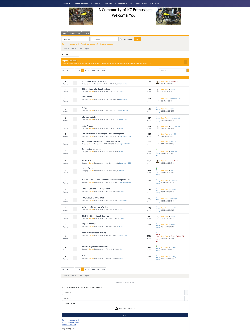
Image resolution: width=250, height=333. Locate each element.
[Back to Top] (247, 330)
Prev (68, 70)
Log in (138, 39)
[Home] (69, 3)
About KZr (107, 4)
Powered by (120, 282)
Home (65, 4)
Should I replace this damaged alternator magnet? (103, 134)
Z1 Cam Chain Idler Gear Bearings (96, 89)
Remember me (127, 39)
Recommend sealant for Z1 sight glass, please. (101, 141)
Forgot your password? (70, 44)
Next (98, 70)
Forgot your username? (89, 44)
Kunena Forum (129, 282)
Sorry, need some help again (94, 81)
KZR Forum (154, 4)
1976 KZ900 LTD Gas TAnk (93, 198)
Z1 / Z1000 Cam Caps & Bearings (95, 216)
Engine (65, 61)
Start (63, 70)
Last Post (164, 82)
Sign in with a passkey (126, 309)
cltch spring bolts (89, 117)
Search (86, 33)
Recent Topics (75, 33)
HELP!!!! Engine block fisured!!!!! (95, 246)
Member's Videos (81, 4)
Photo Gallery (141, 4)
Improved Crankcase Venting (94, 233)
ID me (84, 256)
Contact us (95, 4)
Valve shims (87, 97)
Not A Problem (88, 126)
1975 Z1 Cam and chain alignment (96, 189)
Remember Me (70, 303)
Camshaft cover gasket (91, 149)
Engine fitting (87, 168)
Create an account (106, 44)
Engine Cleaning (89, 224)
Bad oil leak (86, 160)
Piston (84, 108)
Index (64, 33)
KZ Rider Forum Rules (123, 4)
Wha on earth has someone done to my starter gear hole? (106, 180)
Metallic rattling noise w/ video (95, 207)
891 (93, 70)
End (103, 70)
